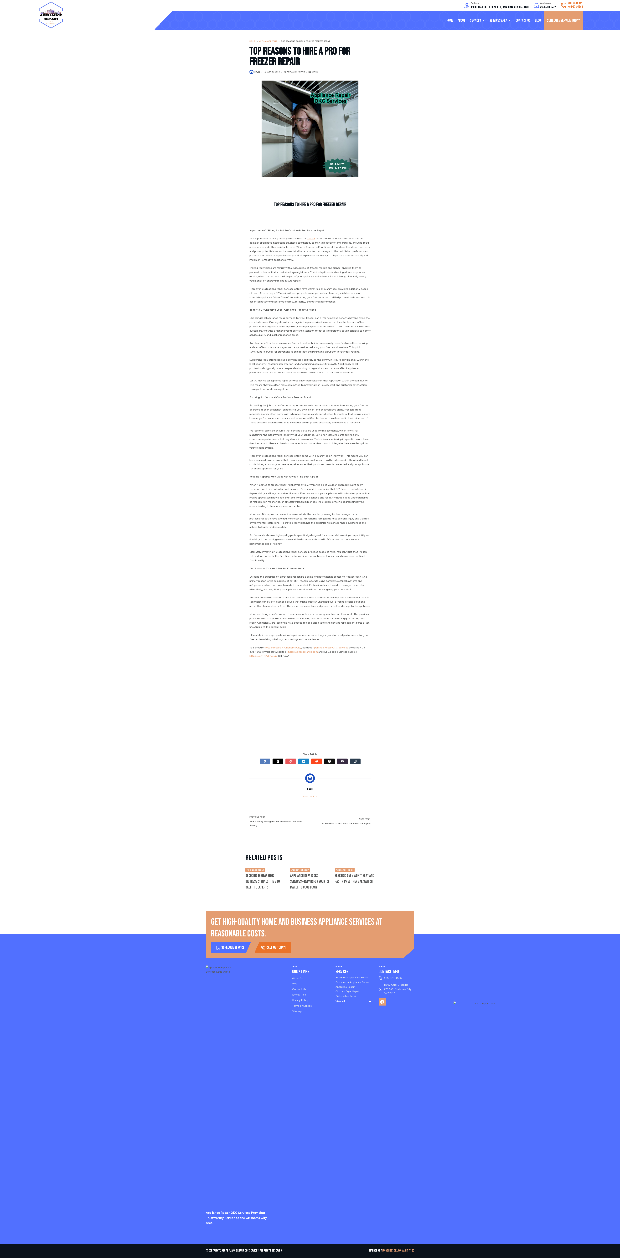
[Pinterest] (290, 761)
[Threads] (329, 761)
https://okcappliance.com (303, 651)
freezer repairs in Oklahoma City (282, 647)
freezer (311, 238)
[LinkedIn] (303, 761)
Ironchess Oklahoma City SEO (398, 1251)
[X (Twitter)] (278, 761)
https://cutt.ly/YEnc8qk (263, 655)
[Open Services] (483, 20)
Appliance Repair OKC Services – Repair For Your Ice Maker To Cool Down (310, 881)
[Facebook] (265, 761)
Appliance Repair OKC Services (330, 647)
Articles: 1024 (310, 797)
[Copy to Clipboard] (355, 761)
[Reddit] (316, 761)
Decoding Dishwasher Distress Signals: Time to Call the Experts (262, 881)
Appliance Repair (296, 72)
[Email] (342, 761)
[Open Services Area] (509, 20)
